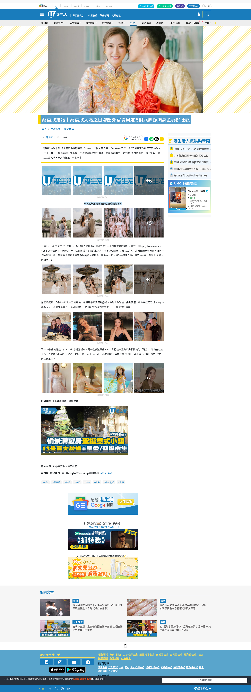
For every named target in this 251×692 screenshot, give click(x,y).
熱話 (163, 600)
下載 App (195, 6)
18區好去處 (174, 23)
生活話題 (55, 129)
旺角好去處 (190, 654)
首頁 (44, 129)
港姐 (78, 482)
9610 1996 (106, 473)
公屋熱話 (92, 15)
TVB (88, 482)
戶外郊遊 (78, 622)
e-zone (109, 6)
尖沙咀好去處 (130, 654)
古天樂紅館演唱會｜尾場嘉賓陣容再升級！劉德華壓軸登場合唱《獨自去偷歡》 (97, 606)
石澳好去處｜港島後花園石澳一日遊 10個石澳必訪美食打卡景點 (97, 628)
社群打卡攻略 (166, 6)
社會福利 (126, 658)
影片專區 (146, 23)
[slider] (84, 452)
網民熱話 (102, 667)
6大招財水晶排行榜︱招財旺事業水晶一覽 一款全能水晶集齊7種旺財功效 (185, 628)
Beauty (87, 6)
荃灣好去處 (176, 654)
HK (56, 6)
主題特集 (209, 23)
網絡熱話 (109, 482)
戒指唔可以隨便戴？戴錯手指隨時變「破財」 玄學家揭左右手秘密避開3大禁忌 (184, 606)
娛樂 (97, 482)
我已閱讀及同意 (205, 680)
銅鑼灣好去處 (146, 654)
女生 (46, 482)
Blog (98, 6)
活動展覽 (103, 654)
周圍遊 (159, 23)
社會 (200, 654)
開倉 (118, 654)
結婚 (68, 482)
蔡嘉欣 (57, 482)
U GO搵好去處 (147, 6)
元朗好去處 (162, 654)
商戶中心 (179, 6)
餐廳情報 (103, 658)
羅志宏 (49, 137)
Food (76, 6)
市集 (112, 654)
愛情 (121, 482)
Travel (66, 6)
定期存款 (116, 15)
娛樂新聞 (104, 15)
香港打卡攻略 (193, 23)
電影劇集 (69, 129)
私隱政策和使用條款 (82, 678)
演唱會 (44, 23)
